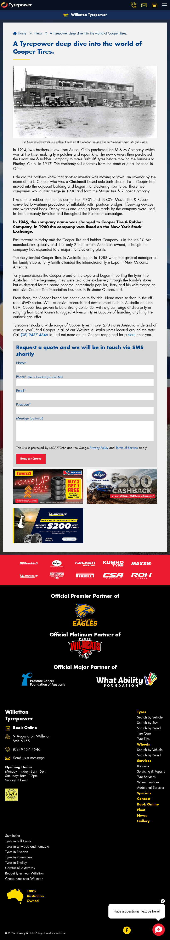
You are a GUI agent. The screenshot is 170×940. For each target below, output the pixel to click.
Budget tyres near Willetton (24, 873)
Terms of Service (127, 448)
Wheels (143, 744)
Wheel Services (148, 782)
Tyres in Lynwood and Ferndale (27, 846)
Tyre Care (144, 733)
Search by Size (147, 723)
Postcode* (23, 404)
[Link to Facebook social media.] (127, 930)
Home (21, 33)
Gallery (143, 821)
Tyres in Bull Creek (18, 841)
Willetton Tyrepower (88, 14)
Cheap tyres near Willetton (24, 879)
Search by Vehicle (150, 717)
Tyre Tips (143, 739)
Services (144, 760)
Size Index (12, 836)
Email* (21, 390)
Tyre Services (146, 777)
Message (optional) (29, 418)
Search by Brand (149, 728)
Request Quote (30, 458)
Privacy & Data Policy (29, 933)
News (142, 815)
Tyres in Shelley (16, 862)
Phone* (39, 377)
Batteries (143, 766)
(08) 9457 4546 (34, 334)
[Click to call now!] (134, 5)
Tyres (141, 712)
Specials (144, 793)
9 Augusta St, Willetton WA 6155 (32, 738)
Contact (143, 798)
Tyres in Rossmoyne (18, 857)
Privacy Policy (99, 448)
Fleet (141, 810)
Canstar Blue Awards (20, 868)
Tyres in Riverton (16, 852)
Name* (21, 363)
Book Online (148, 804)
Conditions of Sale (55, 933)
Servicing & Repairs (151, 771)
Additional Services (150, 787)
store (131, 334)
